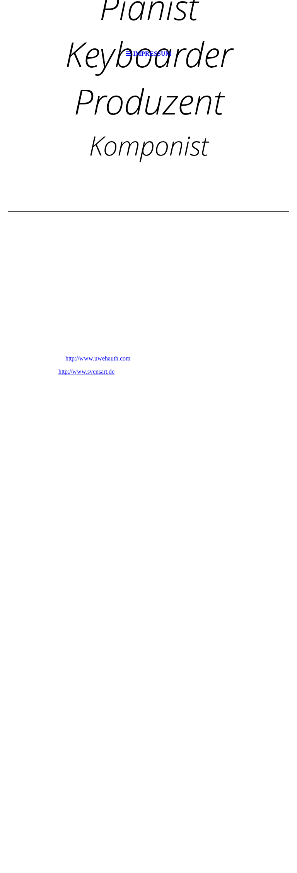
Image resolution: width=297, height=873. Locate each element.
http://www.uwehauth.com (97, 358)
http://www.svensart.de (86, 371)
